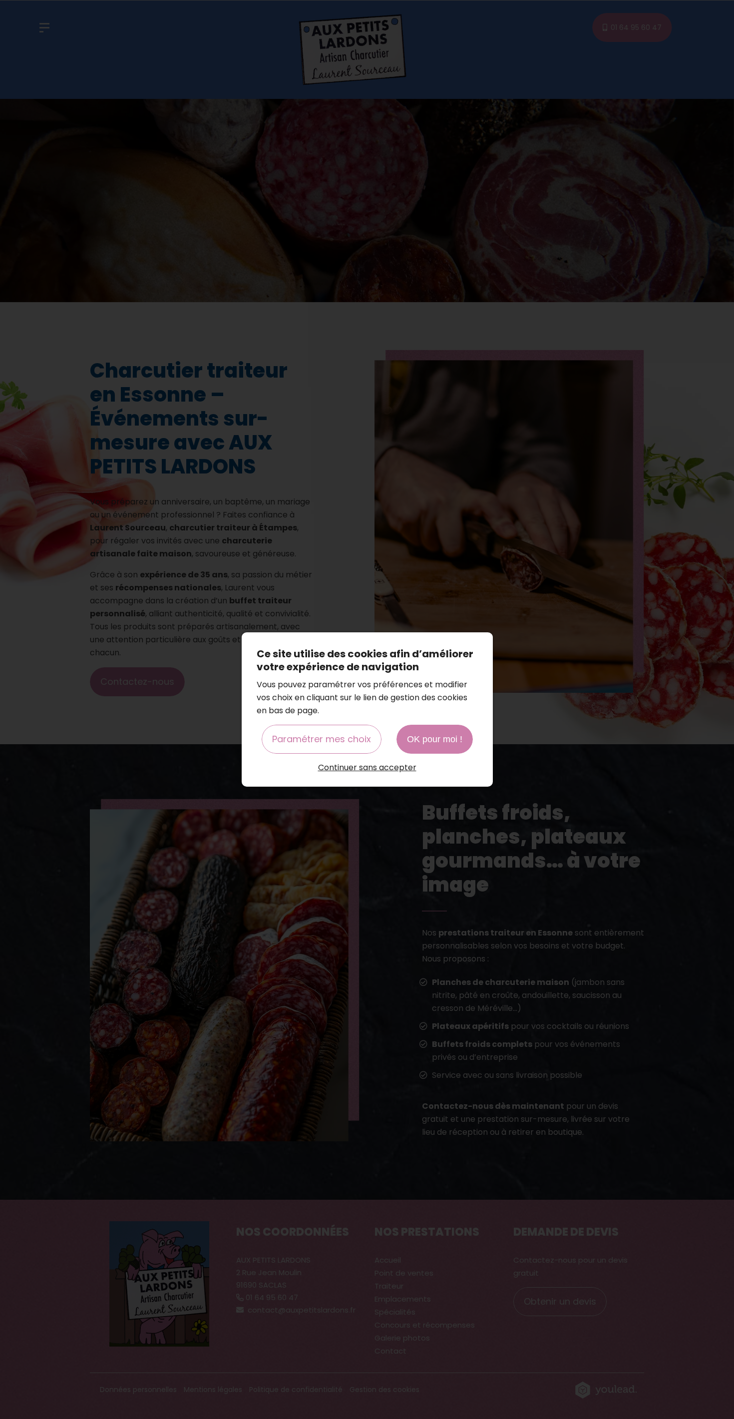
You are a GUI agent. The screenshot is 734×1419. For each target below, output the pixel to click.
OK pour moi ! (434, 739)
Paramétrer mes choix (321, 739)
